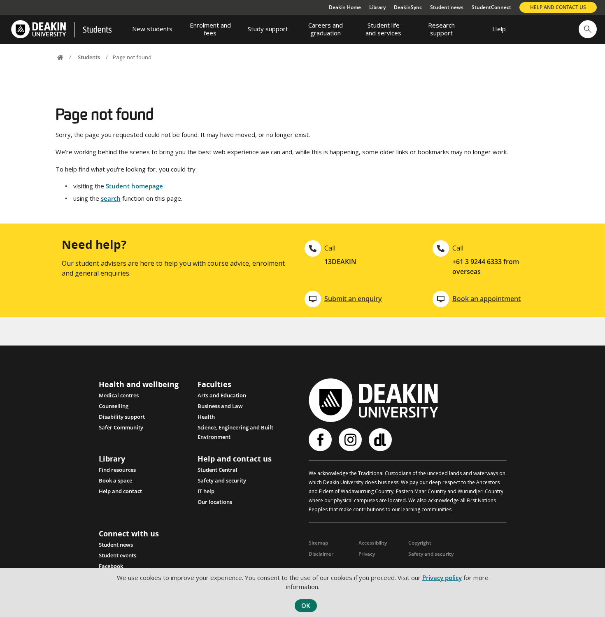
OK (305, 605)
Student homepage (134, 186)
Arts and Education (222, 395)
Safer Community (121, 427)
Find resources (117, 469)
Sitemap (318, 542)
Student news (446, 7)
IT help (206, 491)
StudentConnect (491, 7)
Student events (117, 555)
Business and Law (220, 406)
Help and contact (120, 491)
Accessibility (372, 542)
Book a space (115, 480)
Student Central (217, 469)
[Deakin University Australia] (38, 29)
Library (377, 7)
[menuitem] (152, 29)
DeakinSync (408, 7)
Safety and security (222, 480)
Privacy (366, 553)
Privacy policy (442, 577)
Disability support (122, 416)
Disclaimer (321, 553)
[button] (588, 29)
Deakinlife (381, 439)
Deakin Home (345, 7)
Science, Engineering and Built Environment (235, 428)
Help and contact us (558, 7)
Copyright (419, 542)
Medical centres (119, 395)
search (111, 198)
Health (206, 416)
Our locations (215, 502)
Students (97, 30)
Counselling (113, 406)
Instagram (351, 439)
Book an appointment (486, 298)
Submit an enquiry (353, 298)
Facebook (111, 566)
